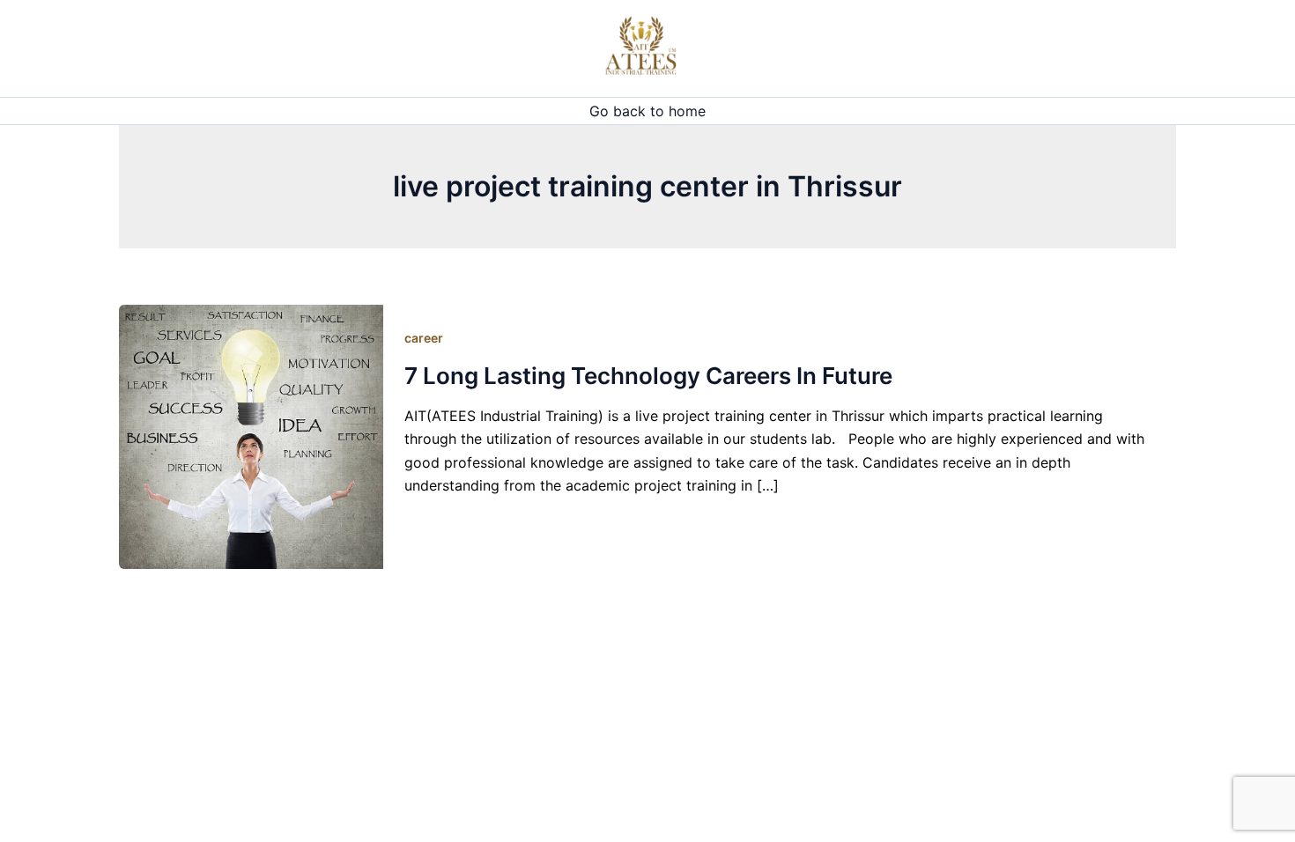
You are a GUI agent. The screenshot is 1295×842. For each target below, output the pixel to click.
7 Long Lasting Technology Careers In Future (648, 375)
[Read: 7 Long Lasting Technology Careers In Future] (251, 436)
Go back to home (647, 111)
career (423, 337)
